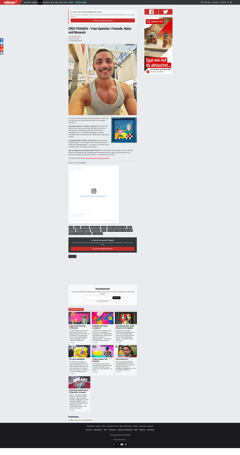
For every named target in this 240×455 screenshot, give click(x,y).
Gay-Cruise (78, 2)
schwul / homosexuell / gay (117, 227)
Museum (72, 230)
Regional (34, 2)
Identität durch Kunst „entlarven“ (100, 327)
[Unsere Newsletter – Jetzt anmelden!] (158, 45)
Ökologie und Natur (83, 230)
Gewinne (70, 2)
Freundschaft (95, 230)
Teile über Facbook (1, 39)
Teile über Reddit (1, 49)
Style (56, 2)
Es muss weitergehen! (77, 359)
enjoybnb (84, 2)
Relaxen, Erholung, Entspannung (80, 233)
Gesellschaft (27, 2)
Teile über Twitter (1, 43)
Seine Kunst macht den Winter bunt (78, 327)
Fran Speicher (97, 233)
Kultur (40, 2)
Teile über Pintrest (1, 46)
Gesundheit (46, 2)
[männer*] (11, 2)
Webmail (142, 430)
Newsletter (150, 430)
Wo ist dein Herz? (122, 359)
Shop (229, 2)
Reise (52, 2)
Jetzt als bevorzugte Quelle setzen (103, 20)
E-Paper (207, 2)
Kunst (71, 227)
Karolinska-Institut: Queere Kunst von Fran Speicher (126, 327)
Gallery (215, 2)
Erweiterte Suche (102, 301)
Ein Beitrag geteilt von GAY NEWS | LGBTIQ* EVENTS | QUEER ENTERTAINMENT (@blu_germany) (100, 220)
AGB (135, 430)
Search (201, 2)
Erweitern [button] (135, 45)
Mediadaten (98, 430)
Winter (104, 230)
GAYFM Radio (222, 2)
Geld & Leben (63, 2)
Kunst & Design (73, 39)
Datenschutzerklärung (125, 430)
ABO (105, 430)
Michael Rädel (76, 37)
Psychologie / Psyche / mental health (120, 230)
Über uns (89, 430)
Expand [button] (135, 119)
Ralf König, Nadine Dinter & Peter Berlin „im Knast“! (79, 391)
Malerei (103, 227)
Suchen (116, 298)
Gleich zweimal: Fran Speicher (100, 360)
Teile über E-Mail (1, 53)
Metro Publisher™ (122, 439)
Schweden (84, 227)
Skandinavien (94, 227)
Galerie (77, 227)
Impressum (112, 430)
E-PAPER (72, 256)
